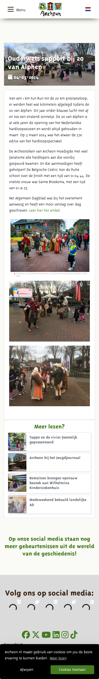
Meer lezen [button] (58, 658)
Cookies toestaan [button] (72, 670)
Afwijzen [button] (26, 670)
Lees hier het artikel (44, 210)
